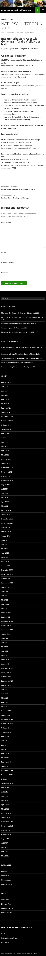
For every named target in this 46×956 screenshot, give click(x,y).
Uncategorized (7, 19)
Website (4, 272)
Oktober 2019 (6, 728)
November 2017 (7, 826)
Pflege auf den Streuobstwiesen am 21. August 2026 (20, 313)
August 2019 (5, 736)
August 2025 (5, 433)
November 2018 (7, 775)
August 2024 (5, 485)
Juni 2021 (4, 643)
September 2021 (7, 630)
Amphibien (5, 876)
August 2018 (5, 788)
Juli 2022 (4, 591)
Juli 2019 (4, 741)
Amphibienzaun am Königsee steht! (30, 358)
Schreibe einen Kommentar (27, 32)
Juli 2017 (4, 843)
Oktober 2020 (6, 677)
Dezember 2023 (7, 519)
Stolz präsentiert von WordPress (27, 953)
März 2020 (5, 707)
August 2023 (5, 536)
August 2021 (5, 634)
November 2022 (7, 574)
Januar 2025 (5, 463)
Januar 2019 (5, 766)
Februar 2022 (6, 613)
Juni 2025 (4, 442)
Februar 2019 (6, 762)
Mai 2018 (4, 800)
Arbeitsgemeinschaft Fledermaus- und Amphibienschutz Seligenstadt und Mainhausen (18, 10)
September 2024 (7, 480)
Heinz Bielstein (6, 348)
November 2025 (7, 421)
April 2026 (5, 399)
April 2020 (5, 702)
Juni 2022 (4, 596)
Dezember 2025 (7, 416)
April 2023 (5, 553)
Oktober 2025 (6, 425)
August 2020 (5, 685)
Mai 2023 (4, 549)
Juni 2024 (4, 493)
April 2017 (5, 852)
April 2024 (5, 502)
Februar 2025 (6, 459)
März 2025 (5, 455)
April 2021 (5, 651)
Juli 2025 (4, 438)
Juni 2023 (4, 544)
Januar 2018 (5, 817)
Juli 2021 (4, 638)
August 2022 (5, 587)
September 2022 (7, 583)
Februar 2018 (6, 813)
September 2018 (7, 783)
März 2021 (5, 655)
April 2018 (5, 805)
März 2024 (5, 506)
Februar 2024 (6, 510)
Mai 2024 (4, 497)
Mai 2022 (4, 600)
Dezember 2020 (7, 668)
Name (3, 252)
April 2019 (5, 753)
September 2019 (7, 732)
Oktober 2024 (6, 476)
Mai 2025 (4, 446)
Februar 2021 (6, 660)
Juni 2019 (4, 745)
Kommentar (6, 222)
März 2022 (5, 608)
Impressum (5, 942)
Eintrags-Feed (6, 904)
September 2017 (7, 834)
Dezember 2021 (7, 621)
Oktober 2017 (6, 830)
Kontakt (4, 934)
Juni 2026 (4, 391)
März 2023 (5, 557)
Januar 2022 (5, 617)
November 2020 (7, 672)
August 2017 (5, 839)
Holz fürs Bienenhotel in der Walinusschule (24, 354)
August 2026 (5, 382)
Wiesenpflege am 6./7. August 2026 (14, 328)
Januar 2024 (5, 515)
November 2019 (7, 724)
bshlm (13, 32)
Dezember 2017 (7, 822)
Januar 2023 (5, 566)
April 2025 (5, 451)
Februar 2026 (6, 408)
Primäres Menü (43, 10)
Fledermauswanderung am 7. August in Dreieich (18, 324)
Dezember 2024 (7, 468)
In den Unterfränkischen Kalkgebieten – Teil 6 (18, 188)
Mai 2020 (4, 698)
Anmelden (5, 900)
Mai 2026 (4, 395)
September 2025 (7, 429)
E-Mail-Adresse (7, 262)
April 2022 (5, 604)
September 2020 (7, 681)
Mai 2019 (4, 749)
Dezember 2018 (7, 770)
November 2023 (7, 523)
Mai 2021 (4, 647)
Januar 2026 (5, 412)
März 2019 (5, 758)
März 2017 (5, 856)
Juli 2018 (4, 792)
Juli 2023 (4, 540)
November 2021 (7, 625)
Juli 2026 (4, 387)
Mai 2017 (4, 847)
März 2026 (5, 404)
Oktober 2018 (6, 779)
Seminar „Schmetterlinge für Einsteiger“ (15, 196)
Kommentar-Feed (7, 908)
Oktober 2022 (6, 579)
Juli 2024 (4, 489)
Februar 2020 (6, 711)
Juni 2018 (4, 796)
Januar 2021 (5, 664)
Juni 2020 (4, 694)
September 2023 (7, 532)
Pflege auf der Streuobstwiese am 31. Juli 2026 (18, 332)
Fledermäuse (6, 880)
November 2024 (7, 472)
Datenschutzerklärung (9, 938)
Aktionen (4, 871)
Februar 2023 (6, 561)
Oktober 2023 (6, 527)
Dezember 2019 (7, 719)
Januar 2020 (5, 715)
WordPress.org (6, 912)
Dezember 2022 (7, 570)
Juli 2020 (4, 689)
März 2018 (5, 809)
